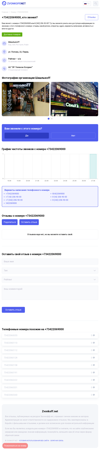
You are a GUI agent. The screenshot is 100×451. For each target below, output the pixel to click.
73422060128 (48, 357)
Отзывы (92, 17)
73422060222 (48, 380)
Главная (5, 12)
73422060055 (48, 335)
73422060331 (48, 387)
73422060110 (48, 343)
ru (88, 3)
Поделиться (10, 222)
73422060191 (48, 372)
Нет (73, 135)
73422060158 (48, 365)
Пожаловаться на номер (15, 446)
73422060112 (48, 350)
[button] (48, 118)
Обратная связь (56, 440)
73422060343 (48, 395)
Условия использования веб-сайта (34, 440)
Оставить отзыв (29, 222)
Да (26, 135)
